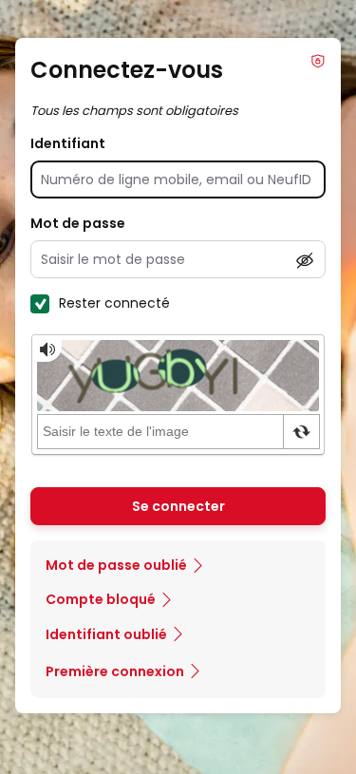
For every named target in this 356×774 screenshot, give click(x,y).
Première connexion (115, 671)
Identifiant (67, 143)
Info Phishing (318, 60)
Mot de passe (77, 223)
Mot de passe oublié (116, 565)
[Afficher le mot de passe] (304, 260)
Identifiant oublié (106, 634)
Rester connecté (114, 302)
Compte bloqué (101, 599)
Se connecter (178, 506)
